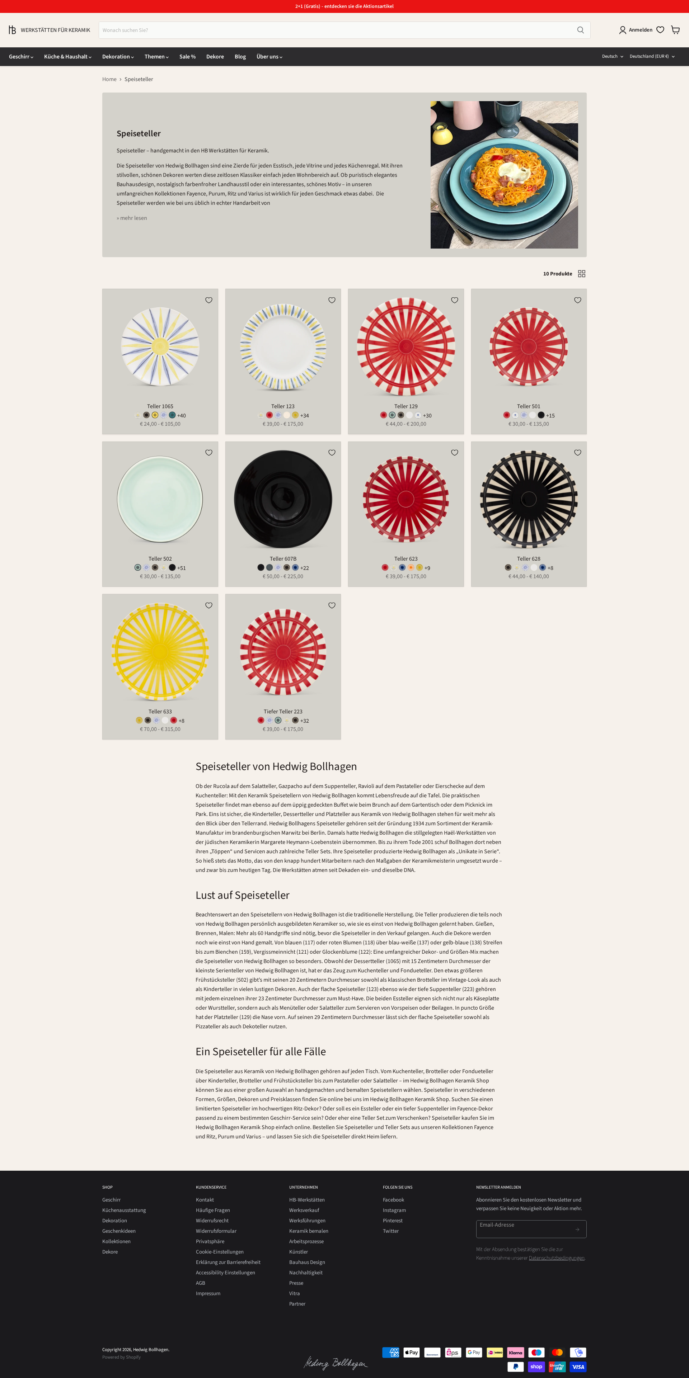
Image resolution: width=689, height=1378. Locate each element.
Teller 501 (528, 406)
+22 (304, 568)
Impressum (208, 1293)
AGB (200, 1283)
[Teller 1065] (137, 417)
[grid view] (582, 274)
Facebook (393, 1200)
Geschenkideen (119, 1231)
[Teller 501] (506, 417)
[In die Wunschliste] (208, 300)
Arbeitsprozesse (306, 1241)
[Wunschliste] (660, 29)
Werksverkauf (304, 1210)
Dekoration (116, 57)
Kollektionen (116, 1241)
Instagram (394, 1210)
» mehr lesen (132, 218)
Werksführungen (307, 1220)
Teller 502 (160, 559)
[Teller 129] (383, 417)
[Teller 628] (508, 569)
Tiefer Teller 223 (283, 712)
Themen (155, 57)
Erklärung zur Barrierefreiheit (228, 1262)
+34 (304, 416)
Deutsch (610, 56)
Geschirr (20, 57)
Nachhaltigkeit (306, 1272)
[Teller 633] (139, 722)
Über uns (268, 57)
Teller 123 (283, 406)
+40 (181, 416)
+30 (427, 416)
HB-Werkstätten (307, 1200)
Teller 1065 (160, 406)
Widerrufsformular (216, 1231)
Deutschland (649, 56)
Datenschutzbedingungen (557, 1258)
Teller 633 (160, 712)
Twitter (391, 1231)
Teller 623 (406, 559)
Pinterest (393, 1220)
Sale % (187, 57)
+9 (427, 568)
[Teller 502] (137, 569)
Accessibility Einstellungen (225, 1272)
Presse (296, 1283)
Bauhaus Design (307, 1262)
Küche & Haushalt (66, 57)
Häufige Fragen (213, 1210)
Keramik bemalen (308, 1231)
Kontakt (205, 1200)
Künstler (298, 1252)
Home (109, 79)
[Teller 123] (260, 417)
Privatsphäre (210, 1241)
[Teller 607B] (260, 569)
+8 (550, 568)
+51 (181, 568)
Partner (297, 1304)
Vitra (294, 1293)
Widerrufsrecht (212, 1220)
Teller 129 (406, 406)
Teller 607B (283, 559)
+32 (304, 721)
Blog (240, 57)
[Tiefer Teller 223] (260, 722)
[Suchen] (580, 30)
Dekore (215, 57)
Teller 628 (528, 559)
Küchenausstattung (124, 1210)
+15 (550, 416)
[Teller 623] (385, 569)
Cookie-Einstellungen (220, 1252)
